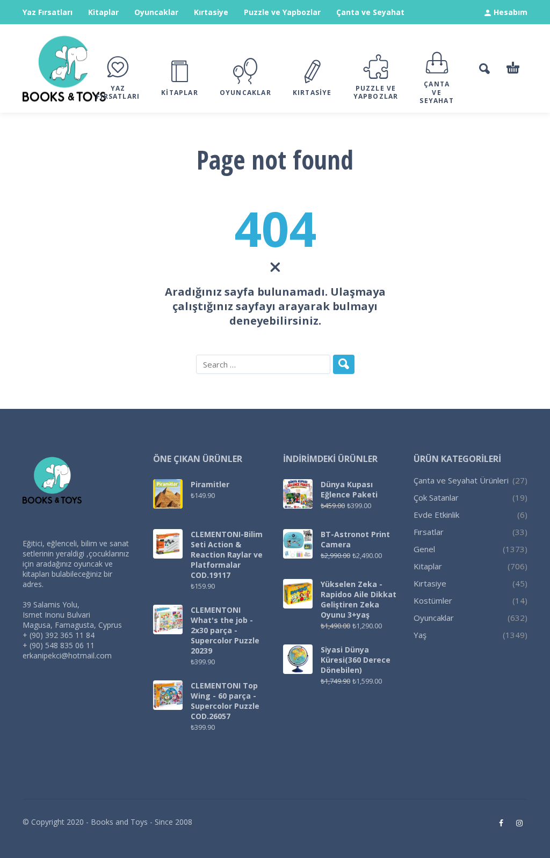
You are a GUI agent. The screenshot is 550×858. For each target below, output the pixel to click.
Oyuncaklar (156, 12)
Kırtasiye (211, 12)
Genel (424, 549)
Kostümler (433, 600)
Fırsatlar (429, 532)
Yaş (420, 635)
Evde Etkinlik (436, 514)
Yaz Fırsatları (48, 12)
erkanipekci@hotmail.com (67, 655)
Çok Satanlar (436, 497)
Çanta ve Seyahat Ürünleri (461, 480)
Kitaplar (103, 12)
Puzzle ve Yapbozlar (282, 12)
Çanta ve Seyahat (370, 12)
